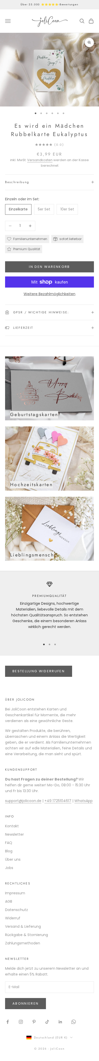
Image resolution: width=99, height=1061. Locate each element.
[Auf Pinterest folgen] (34, 1021)
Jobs (9, 867)
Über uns (13, 859)
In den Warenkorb (49, 266)
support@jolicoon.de (23, 800)
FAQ (8, 842)
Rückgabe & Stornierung (26, 934)
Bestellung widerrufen (38, 671)
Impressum (15, 893)
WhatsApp (83, 800)
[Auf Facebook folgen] (7, 1021)
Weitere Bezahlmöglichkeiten (49, 293)
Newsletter (14, 834)
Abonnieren (25, 1003)
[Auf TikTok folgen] (47, 1021)
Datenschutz (16, 909)
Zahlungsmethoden (22, 943)
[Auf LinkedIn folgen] (60, 1021)
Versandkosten (40, 160)
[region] (49, 608)
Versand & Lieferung (23, 926)
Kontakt (12, 826)
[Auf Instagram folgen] (20, 1021)
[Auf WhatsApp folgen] (73, 1021)
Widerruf (12, 918)
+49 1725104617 (57, 800)
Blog (8, 851)
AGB (8, 901)
